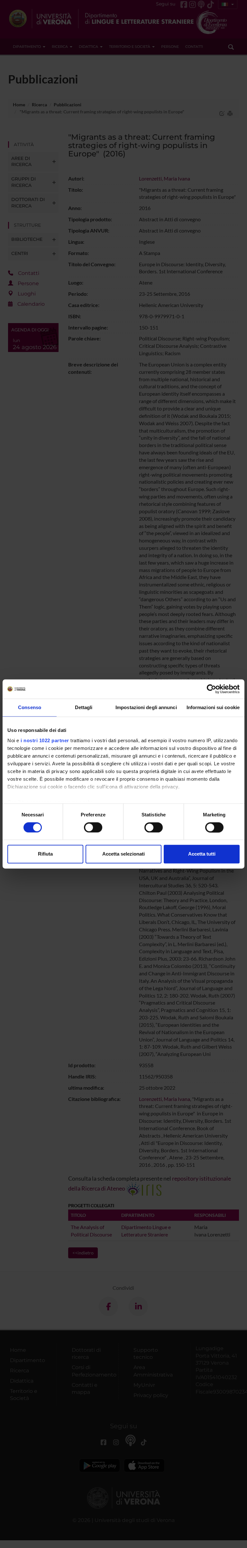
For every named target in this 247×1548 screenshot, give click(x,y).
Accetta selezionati (123, 854)
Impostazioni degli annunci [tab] (146, 707)
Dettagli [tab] (84, 707)
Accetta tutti (201, 854)
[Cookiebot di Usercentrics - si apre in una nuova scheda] (211, 689)
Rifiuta (45, 854)
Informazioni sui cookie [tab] (213, 707)
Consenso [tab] (29, 707)
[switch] (93, 827)
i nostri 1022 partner (45, 740)
